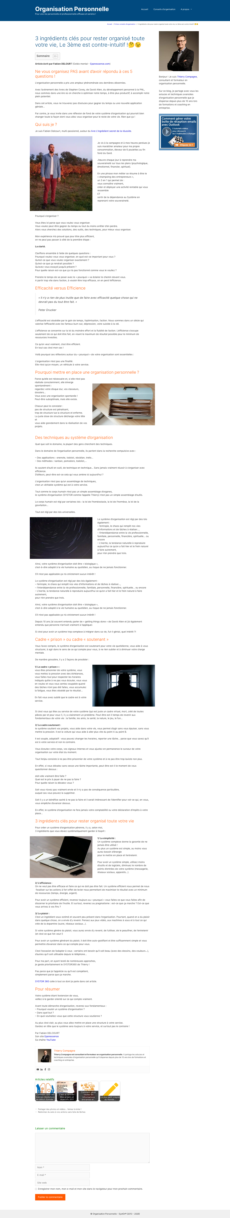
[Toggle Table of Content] (54, 56)
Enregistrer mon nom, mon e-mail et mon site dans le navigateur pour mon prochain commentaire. (90, 1189)
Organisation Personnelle (72, 9)
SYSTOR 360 (42, 981)
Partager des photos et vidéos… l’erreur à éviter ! (59, 1109)
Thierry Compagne (187, 76)
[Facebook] (45, 1069)
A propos (185, 9)
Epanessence (51, 1036)
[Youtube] (38, 1069)
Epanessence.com (100, 63)
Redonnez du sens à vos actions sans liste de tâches (61, 1112)
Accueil (144, 9)
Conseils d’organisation (164, 9)
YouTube (51, 1040)
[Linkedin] (41, 1069)
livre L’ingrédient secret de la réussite (111, 131)
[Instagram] (49, 1069)
